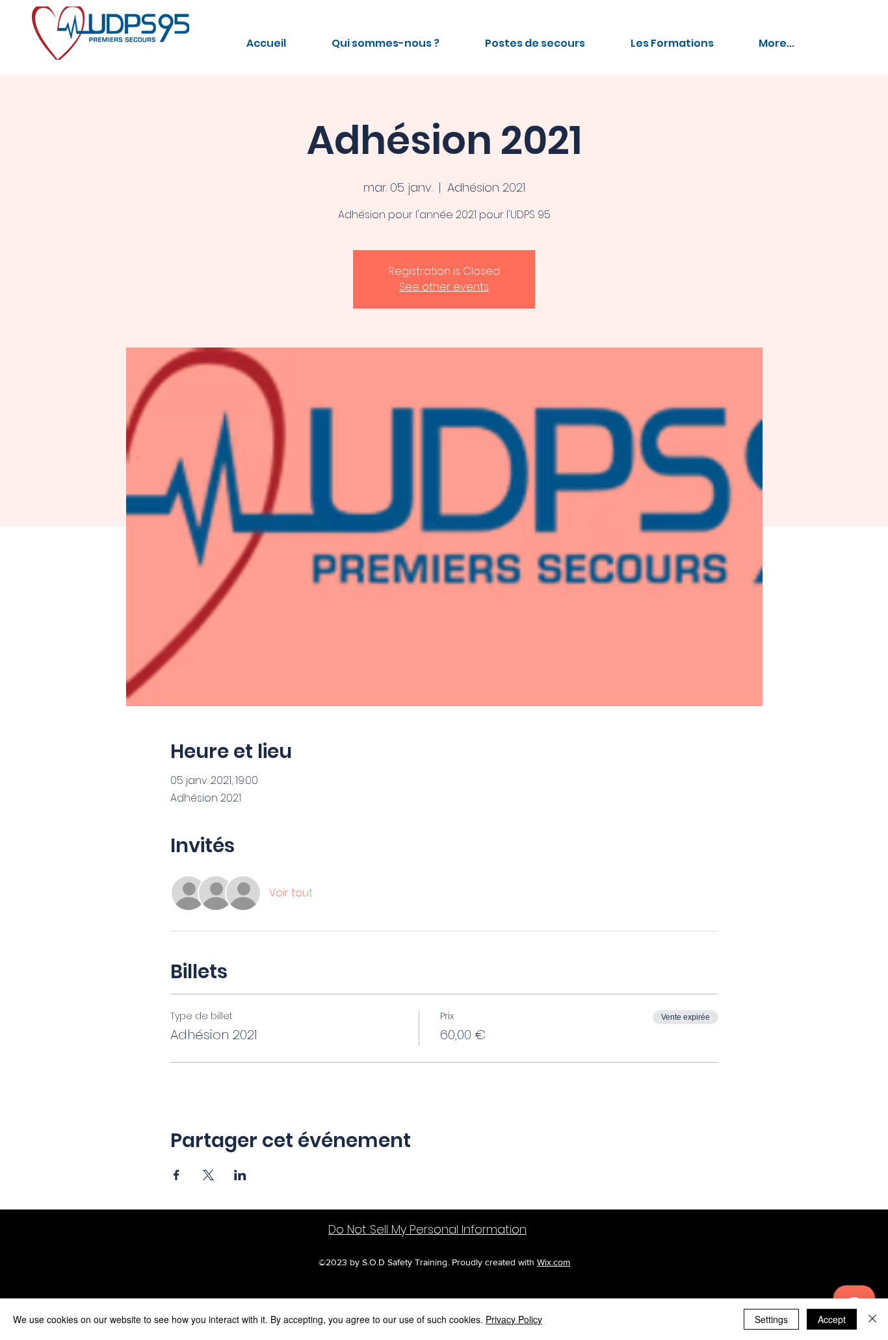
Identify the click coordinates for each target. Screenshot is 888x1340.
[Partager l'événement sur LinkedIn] (240, 1175)
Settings (771, 1319)
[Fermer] (872, 1319)
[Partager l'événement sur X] (208, 1175)
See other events (444, 286)
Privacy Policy (514, 1319)
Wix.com (553, 1262)
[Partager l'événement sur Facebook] (176, 1175)
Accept (832, 1319)
